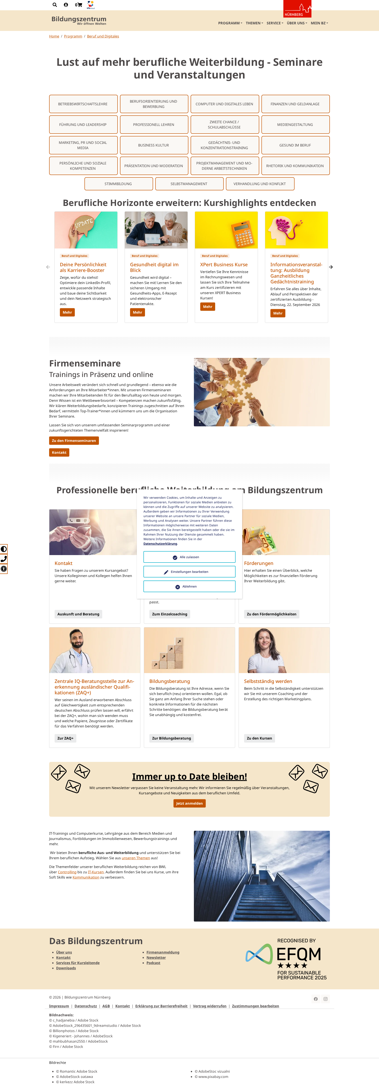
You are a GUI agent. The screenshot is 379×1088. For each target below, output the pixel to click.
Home (54, 36)
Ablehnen (189, 586)
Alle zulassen (189, 557)
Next (331, 267)
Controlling (67, 872)
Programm (73, 36)
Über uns (64, 952)
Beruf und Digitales (103, 36)
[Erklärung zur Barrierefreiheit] (4, 569)
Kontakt (59, 452)
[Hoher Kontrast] (4, 549)
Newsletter (156, 957)
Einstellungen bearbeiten (189, 572)
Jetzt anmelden (189, 803)
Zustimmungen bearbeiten (255, 1006)
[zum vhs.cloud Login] (91, 5)
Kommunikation (86, 877)
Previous (48, 267)
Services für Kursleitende (78, 962)
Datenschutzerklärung (160, 543)
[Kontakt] (4, 559)
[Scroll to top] (369, 1078)
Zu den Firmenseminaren (74, 440)
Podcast (153, 962)
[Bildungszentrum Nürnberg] (79, 20)
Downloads (66, 968)
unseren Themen (136, 858)
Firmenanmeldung (163, 952)
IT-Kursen (96, 872)
